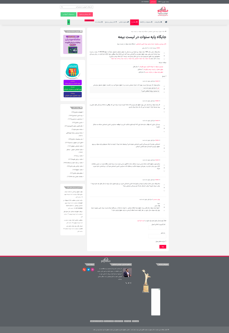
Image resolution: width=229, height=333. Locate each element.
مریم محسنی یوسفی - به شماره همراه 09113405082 (73, 205)
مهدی (75, 223)
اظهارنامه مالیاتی (78, 112)
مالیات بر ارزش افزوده (77, 159)
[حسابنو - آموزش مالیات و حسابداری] (163, 11)
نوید (65, 194)
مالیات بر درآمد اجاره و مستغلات (74, 163)
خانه (164, 31)
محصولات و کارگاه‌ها (145, 22)
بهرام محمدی (156, 199)
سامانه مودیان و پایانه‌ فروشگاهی (74, 133)
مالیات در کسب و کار (108, 321)
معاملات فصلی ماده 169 (76, 177)
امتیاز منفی (164, 60)
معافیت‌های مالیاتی (77, 173)
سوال (160, 31)
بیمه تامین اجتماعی (153, 31)
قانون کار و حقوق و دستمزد (75, 143)
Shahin (157, 101)
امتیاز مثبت (164, 52)
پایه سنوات (147, 59)
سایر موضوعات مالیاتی (76, 139)
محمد (66, 229)
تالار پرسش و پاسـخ (85, 14)
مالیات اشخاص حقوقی (76, 146)
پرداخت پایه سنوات (116, 59)
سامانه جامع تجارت (77, 129)
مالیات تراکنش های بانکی (76, 166)
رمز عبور (163, 233)
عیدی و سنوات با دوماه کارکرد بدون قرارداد (151, 67)
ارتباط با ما (98, 22)
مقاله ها (133, 22)
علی (158, 88)
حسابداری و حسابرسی (77, 119)
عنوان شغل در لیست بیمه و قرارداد (153, 69)
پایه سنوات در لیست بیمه (127, 59)
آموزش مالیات (135, 321)
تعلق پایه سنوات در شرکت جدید (154, 72)
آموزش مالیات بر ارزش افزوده (97, 321)
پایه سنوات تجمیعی (139, 59)
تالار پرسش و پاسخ (110, 22)
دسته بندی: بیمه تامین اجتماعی (145, 44)
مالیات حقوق (79, 170)
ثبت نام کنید (140, 221)
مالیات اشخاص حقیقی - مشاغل (74, 150)
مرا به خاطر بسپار (160, 241)
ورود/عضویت (89, 20)
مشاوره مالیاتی (123, 22)
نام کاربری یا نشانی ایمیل (158, 224)
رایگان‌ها (158, 22)
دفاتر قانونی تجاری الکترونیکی (75, 126)
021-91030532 (145, 2)
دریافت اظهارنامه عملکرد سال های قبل (73, 212)
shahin (158, 48)
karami (157, 81)
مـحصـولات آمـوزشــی (68, 14)
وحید (70, 214)
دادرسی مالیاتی (78, 123)
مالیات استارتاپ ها (119, 321)
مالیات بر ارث (79, 156)
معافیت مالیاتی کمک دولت (75, 220)
